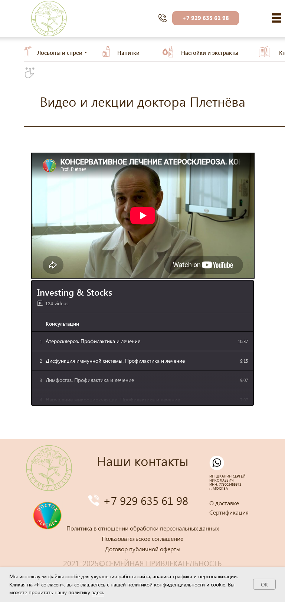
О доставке (224, 503)
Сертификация (229, 512)
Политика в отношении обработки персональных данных (142, 528)
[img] (276, 18)
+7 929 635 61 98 (145, 500)
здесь (98, 592)
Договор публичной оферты (142, 549)
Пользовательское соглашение (142, 538)
